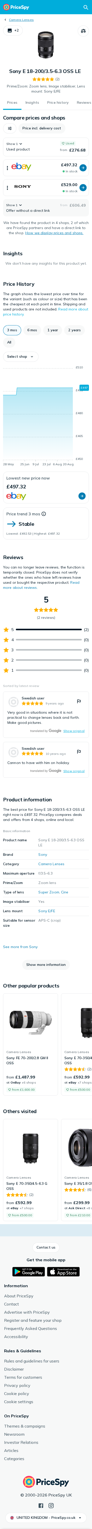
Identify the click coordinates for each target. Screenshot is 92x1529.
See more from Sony (20, 947)
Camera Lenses (21, 20)
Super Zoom (48, 892)
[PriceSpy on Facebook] (41, 1505)
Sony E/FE (46, 911)
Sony (42, 854)
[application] (46, 417)
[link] (46, 715)
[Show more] (7, 168)
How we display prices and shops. (54, 233)
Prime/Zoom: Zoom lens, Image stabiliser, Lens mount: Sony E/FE (46, 89)
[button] (13, 30)
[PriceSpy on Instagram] (51, 1505)
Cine (64, 892)
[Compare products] (83, 31)
